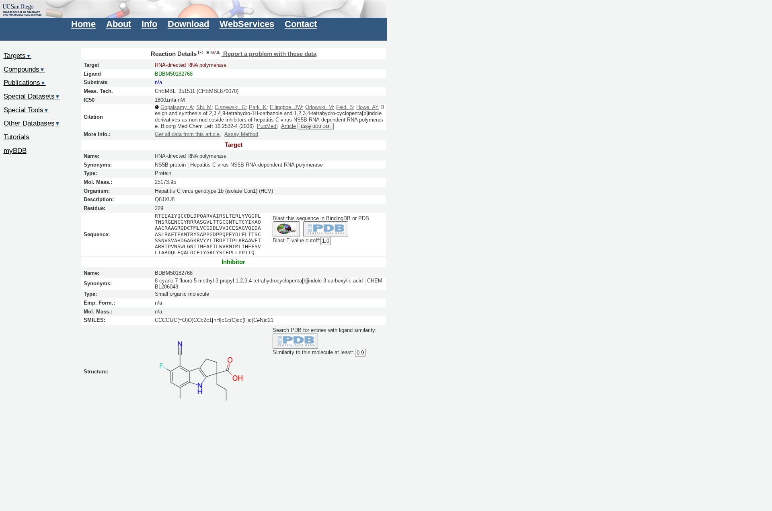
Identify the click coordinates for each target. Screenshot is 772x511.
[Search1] (286, 229)
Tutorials (16, 137)
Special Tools (26, 110)
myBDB (15, 150)
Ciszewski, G (230, 107)
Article (288, 126)
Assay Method (241, 134)
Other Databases (32, 123)
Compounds (24, 69)
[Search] (295, 341)
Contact (301, 24)
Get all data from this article (187, 134)
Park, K (258, 107)
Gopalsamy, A (176, 107)
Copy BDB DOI (316, 126)
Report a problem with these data (269, 54)
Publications (25, 82)
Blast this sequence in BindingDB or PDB (321, 218)
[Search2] (326, 229)
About (118, 24)
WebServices (247, 24)
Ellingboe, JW (286, 107)
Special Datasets (32, 96)
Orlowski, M (319, 107)
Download (188, 24)
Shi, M (203, 107)
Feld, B (344, 107)
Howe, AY (367, 107)
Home (83, 24)
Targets (17, 56)
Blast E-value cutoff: (296, 240)
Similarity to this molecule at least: (313, 353)
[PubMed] (266, 126)
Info (149, 24)
